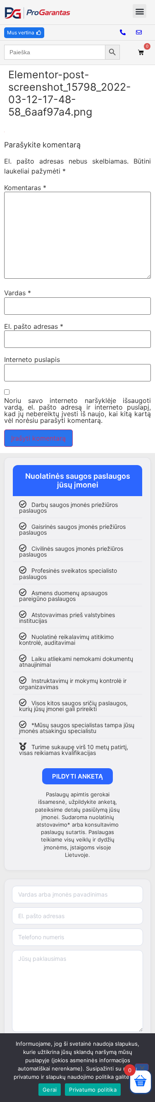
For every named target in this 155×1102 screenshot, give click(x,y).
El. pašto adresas (33, 326)
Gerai (50, 1089)
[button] (139, 11)
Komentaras (25, 187)
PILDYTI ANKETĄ (77, 776)
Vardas (17, 292)
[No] (142, 1067)
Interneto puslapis (32, 359)
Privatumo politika (93, 1089)
